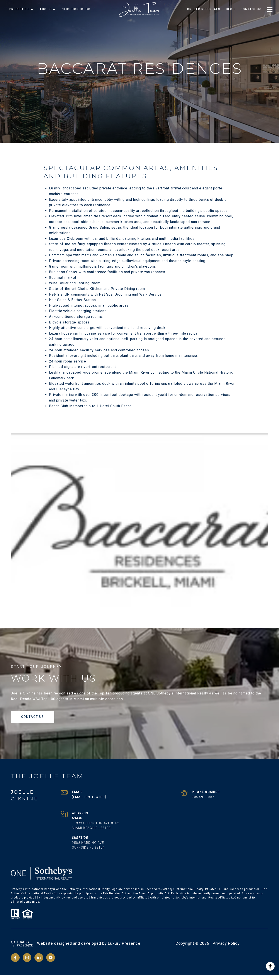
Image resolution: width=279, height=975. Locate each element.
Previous (27, 520)
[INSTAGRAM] (27, 957)
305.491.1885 (203, 797)
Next (252, 520)
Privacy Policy (226, 943)
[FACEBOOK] (15, 957)
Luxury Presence (124, 943)
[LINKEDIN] (38, 957)
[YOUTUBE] (50, 957)
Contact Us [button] (32, 716)
